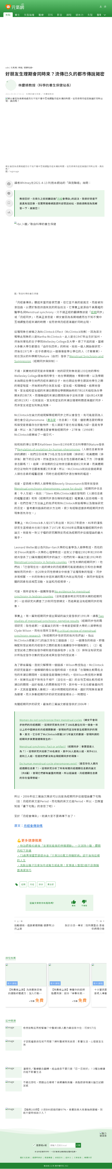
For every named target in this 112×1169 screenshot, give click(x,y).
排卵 (41, 884)
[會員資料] (100, 6)
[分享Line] (8, 193)
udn (7, 67)
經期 (94, 312)
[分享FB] (8, 183)
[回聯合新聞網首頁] (8, 7)
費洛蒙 (51, 420)
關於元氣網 (25, 1158)
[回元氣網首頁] (18, 6)
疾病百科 (59, 1158)
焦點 (8, 14)
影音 (59, 14)
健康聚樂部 (37, 1158)
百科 (50, 14)
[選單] (105, 6)
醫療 (41, 14)
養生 (17, 14)
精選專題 (48, 1158)
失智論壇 (29, 14)
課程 (69, 14)
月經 (59, 198)
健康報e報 (41, 1145)
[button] (105, 14)
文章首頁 (78, 1158)
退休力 (79, 14)
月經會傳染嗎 (33, 825)
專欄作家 (88, 1158)
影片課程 (12, 983)
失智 (90, 14)
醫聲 (99, 14)
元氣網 (14, 67)
